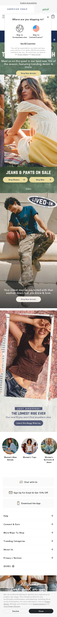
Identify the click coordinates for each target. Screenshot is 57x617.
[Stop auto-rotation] (54, 40)
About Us (8, 549)
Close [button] (41, 611)
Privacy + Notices (13, 557)
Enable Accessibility (28, 2)
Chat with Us (31, 481)
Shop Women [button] (13, 179)
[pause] (51, 315)
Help (6, 515)
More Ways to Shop (14, 532)
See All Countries (27, 43)
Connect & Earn (12, 524)
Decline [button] (15, 611)
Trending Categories (14, 541)
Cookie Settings (39, 604)
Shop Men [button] (40, 179)
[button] (21, 606)
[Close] (48, 17)
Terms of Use (35, 54)
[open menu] (4, 16)
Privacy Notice (23, 54)
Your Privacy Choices (12, 606)
